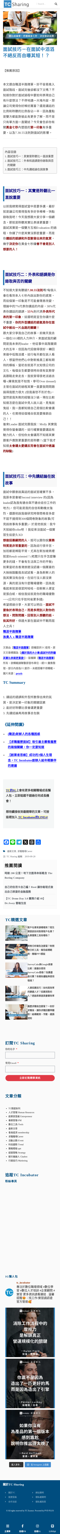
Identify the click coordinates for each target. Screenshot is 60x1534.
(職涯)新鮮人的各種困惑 (24, 734)
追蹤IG (37, 1531)
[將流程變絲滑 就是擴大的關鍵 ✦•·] (30, 1332)
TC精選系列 (14, 1108)
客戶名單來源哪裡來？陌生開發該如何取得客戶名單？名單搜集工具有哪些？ (41, 931)
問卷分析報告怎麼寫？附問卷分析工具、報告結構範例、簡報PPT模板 (41, 950)
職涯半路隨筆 (12, 631)
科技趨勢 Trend (16, 1144)
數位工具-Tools (15, 1124)
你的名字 (10, 1049)
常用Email (11, 1063)
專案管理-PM (14, 1120)
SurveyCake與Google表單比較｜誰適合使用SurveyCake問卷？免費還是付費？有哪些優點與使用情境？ (41, 972)
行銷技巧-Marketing (18, 1160)
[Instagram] (37, 1526)
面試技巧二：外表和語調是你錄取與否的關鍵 (30, 163)
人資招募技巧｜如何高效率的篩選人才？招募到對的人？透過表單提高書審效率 (41, 992)
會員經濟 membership (18, 1132)
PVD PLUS (49, 1511)
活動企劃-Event (16, 1140)
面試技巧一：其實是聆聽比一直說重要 (30, 156)
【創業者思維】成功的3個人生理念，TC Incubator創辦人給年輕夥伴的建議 (32, 760)
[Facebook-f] (22, 1526)
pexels (19, 673)
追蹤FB (22, 1531)
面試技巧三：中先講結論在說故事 (27, 169)
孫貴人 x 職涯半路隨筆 (18, 637)
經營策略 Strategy (17, 1152)
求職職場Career (24, 851)
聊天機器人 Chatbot (17, 1156)
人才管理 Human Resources (21, 1112)
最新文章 (11, 851)
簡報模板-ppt (14, 1148)
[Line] (52, 1526)
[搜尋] (56, 4)
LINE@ (52, 1531)
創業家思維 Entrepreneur (20, 1116)
